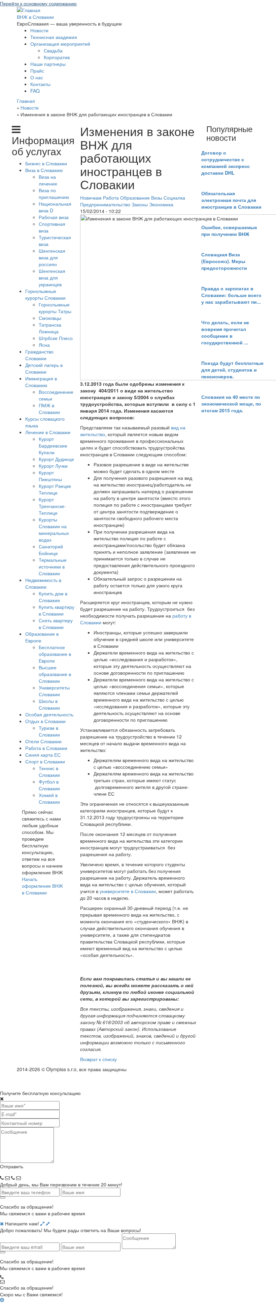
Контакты (40, 84)
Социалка (174, 197)
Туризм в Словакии (49, 731)
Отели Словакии (43, 741)
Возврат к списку (98, 1059)
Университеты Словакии (54, 691)
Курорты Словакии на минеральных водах (54, 529)
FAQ (35, 90)
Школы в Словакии (49, 704)
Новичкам (91, 197)
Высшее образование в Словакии (55, 674)
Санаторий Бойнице (51, 549)
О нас (36, 77)
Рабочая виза (54, 217)
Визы (156, 197)
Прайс (37, 70)
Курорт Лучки (53, 465)
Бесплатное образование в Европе (55, 654)
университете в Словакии (128, 891)
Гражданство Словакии (39, 355)
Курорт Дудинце (56, 459)
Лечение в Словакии (47, 432)
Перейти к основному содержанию (38, 3)
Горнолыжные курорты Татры (55, 307)
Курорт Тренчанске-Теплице (52, 506)
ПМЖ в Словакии (49, 408)
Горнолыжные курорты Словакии (45, 294)
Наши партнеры (48, 63)
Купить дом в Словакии (53, 596)
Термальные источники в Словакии (53, 566)
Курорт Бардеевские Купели (53, 445)
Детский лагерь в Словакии (44, 368)
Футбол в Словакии (49, 785)
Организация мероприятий (60, 43)
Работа (111, 197)
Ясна (44, 344)
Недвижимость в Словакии (43, 583)
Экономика (161, 204)
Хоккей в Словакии (49, 798)
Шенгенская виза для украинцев (52, 277)
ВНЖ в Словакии (35, 16)
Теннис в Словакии (49, 771)
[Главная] (28, 9)
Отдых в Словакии (45, 721)
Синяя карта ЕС (43, 754)
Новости (39, 30)
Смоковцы (50, 317)
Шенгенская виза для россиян (52, 257)
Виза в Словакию (44, 170)
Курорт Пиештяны (50, 475)
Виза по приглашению (54, 193)
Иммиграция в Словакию (41, 381)
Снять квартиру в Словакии (56, 623)
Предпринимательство (105, 204)
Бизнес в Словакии (46, 163)
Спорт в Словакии (45, 761)
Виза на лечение (48, 180)
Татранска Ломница (50, 328)
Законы (140, 204)
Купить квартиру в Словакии (56, 610)
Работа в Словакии (46, 748)
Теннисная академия (53, 37)
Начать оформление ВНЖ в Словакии (42, 886)
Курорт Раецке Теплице (55, 489)
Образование (135, 197)
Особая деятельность (49, 714)
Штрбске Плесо (56, 338)
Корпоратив (57, 57)
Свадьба (53, 50)
